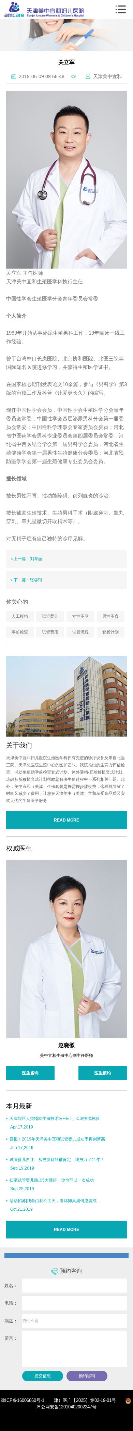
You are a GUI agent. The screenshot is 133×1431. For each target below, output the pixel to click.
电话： (11, 1303)
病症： (11, 1320)
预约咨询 (87, 1375)
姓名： (11, 1285)
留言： (11, 1338)
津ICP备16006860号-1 (22, 1400)
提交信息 (42, 1375)
